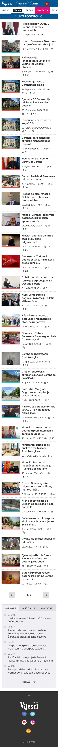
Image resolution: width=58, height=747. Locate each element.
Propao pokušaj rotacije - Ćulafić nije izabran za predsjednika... (37, 197)
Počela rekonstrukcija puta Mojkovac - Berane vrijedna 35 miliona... (38, 521)
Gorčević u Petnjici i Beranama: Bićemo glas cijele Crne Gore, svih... (39, 336)
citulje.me (22, 3)
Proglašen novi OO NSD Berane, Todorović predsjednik (35, 27)
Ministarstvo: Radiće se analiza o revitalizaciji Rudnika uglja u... (36, 448)
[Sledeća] (46, 595)
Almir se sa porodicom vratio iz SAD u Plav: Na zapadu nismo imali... (38, 410)
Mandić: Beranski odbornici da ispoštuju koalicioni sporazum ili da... (38, 218)
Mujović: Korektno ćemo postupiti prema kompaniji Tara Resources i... (37, 431)
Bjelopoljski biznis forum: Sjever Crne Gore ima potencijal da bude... (37, 558)
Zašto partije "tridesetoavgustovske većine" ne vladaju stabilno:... (36, 62)
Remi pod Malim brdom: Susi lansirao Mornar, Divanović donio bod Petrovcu (29, 671)
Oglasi (35, 3)
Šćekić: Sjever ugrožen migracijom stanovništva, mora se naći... (37, 486)
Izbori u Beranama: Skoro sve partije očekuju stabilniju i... (39, 42)
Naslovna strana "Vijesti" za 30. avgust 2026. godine (29, 620)
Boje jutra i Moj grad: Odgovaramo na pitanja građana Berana (35, 392)
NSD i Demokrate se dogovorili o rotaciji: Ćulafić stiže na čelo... (38, 298)
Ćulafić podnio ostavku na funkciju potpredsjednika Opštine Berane (37, 280)
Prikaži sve (29, 682)
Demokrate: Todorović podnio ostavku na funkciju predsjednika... (38, 260)
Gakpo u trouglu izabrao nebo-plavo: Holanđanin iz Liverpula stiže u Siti (28, 647)
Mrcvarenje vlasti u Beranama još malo (33, 83)
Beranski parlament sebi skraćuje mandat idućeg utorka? (36, 141)
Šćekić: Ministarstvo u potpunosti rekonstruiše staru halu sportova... (36, 319)
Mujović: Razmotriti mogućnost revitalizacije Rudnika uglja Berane (36, 465)
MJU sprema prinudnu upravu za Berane (35, 160)
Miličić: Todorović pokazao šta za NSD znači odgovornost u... (37, 239)
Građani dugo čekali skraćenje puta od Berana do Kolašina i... (39, 375)
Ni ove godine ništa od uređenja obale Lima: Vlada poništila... (38, 504)
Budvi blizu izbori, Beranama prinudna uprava (38, 178)
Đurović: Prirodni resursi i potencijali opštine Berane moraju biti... (37, 576)
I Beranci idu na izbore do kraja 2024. (36, 121)
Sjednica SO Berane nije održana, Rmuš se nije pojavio (36, 102)
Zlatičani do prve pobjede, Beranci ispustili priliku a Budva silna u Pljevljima (30, 659)
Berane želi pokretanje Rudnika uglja (35, 355)
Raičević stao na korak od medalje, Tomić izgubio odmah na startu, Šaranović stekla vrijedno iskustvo (27, 633)
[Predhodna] (12, 595)
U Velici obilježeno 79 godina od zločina (38, 540)
